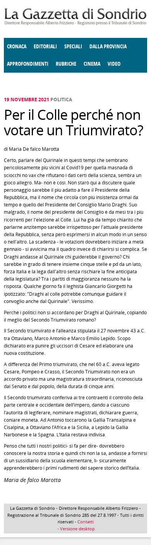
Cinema (92, 64)
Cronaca (16, 46)
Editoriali (45, 46)
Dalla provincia (108, 46)
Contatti (85, 522)
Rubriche (66, 64)
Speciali (73, 46)
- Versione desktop (75, 528)
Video (114, 64)
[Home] (75, 23)
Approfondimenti (27, 64)
